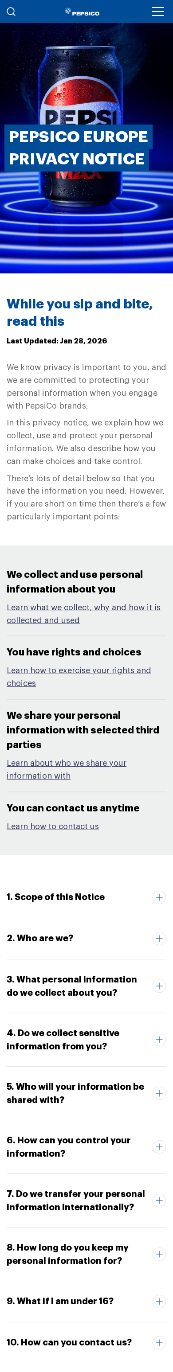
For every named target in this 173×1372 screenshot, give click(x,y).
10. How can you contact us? (69, 1342)
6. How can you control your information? (69, 1147)
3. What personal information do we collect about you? (72, 986)
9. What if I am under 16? (60, 1301)
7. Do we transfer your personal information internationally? (76, 1200)
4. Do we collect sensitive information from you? (63, 1040)
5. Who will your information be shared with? (75, 1093)
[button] (157, 11)
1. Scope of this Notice (56, 897)
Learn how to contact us (53, 826)
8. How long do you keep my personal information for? (68, 1254)
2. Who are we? (40, 938)
